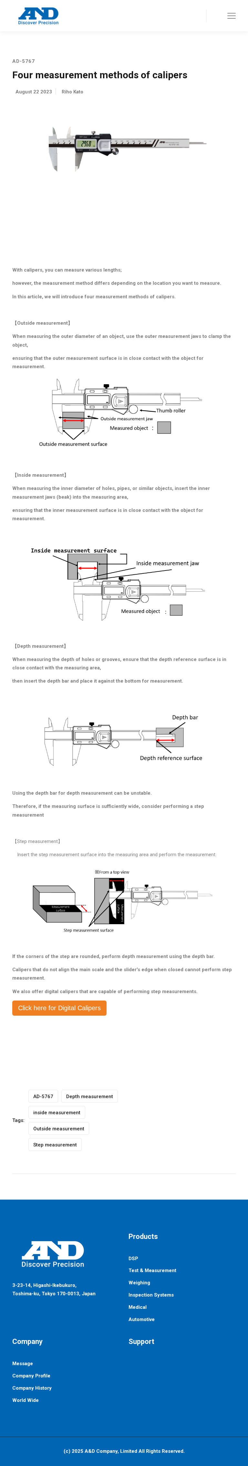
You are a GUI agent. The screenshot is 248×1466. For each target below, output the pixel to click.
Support (141, 1341)
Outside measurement (58, 1129)
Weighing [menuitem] (139, 1283)
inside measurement (56, 1113)
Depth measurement (89, 1096)
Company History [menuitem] (32, 1388)
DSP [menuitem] (133, 1258)
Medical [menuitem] (138, 1307)
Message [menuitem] (22, 1363)
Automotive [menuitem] (142, 1319)
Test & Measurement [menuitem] (152, 1270)
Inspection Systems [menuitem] (151, 1295)
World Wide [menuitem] (25, 1400)
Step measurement (55, 1145)
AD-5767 (43, 1096)
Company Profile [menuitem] (31, 1376)
